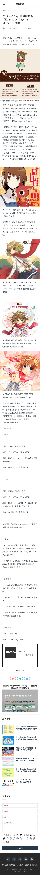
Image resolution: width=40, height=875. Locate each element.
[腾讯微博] (14, 859)
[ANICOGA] (20, 3)
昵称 (6, 806)
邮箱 (6, 811)
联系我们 (12, 865)
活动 (16, 28)
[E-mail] (6, 665)
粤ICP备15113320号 (28, 869)
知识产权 (28, 865)
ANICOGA (9, 28)
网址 (5, 817)
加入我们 (20, 865)
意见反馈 (35, 865)
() (21, 670)
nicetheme (24, 871)
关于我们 (5, 865)
